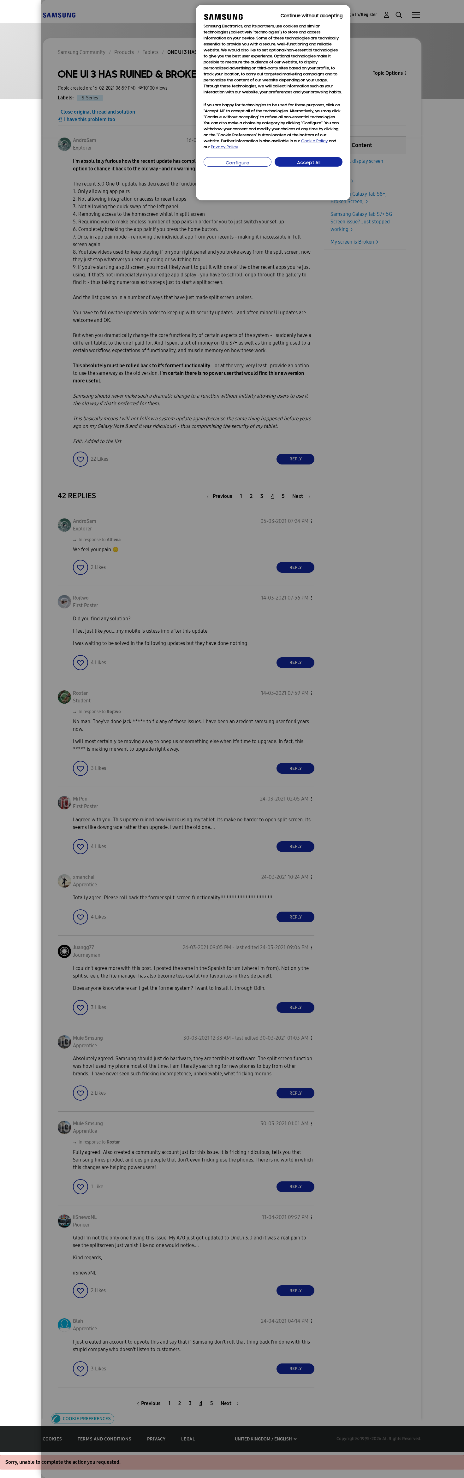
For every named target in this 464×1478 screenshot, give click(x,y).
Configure (237, 163)
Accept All (308, 163)
